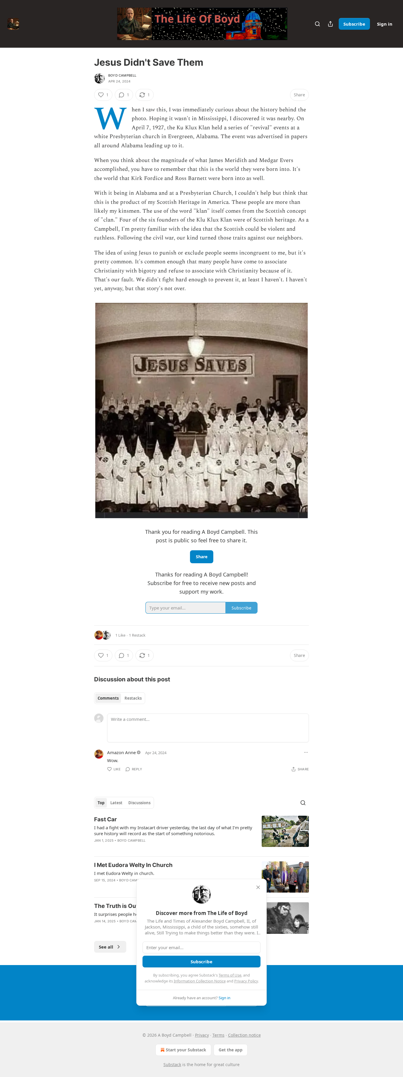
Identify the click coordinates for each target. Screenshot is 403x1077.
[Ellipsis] (306, 752)
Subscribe (354, 24)
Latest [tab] (116, 802)
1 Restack (137, 635)
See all (106, 947)
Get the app (231, 1050)
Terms (218, 1035)
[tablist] (119, 698)
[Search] (317, 24)
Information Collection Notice (200, 981)
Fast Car (105, 819)
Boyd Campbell (122, 75)
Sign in (384, 24)
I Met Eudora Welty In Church (133, 865)
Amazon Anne (121, 752)
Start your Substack (186, 1050)
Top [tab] (101, 802)
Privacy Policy (246, 981)
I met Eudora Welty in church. (124, 873)
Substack (172, 1064)
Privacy (202, 1035)
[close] (258, 887)
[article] (201, 833)
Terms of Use (230, 975)
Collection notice (244, 1035)
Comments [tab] (108, 698)
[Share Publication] (330, 24)
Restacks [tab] (133, 698)
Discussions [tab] (139, 802)
